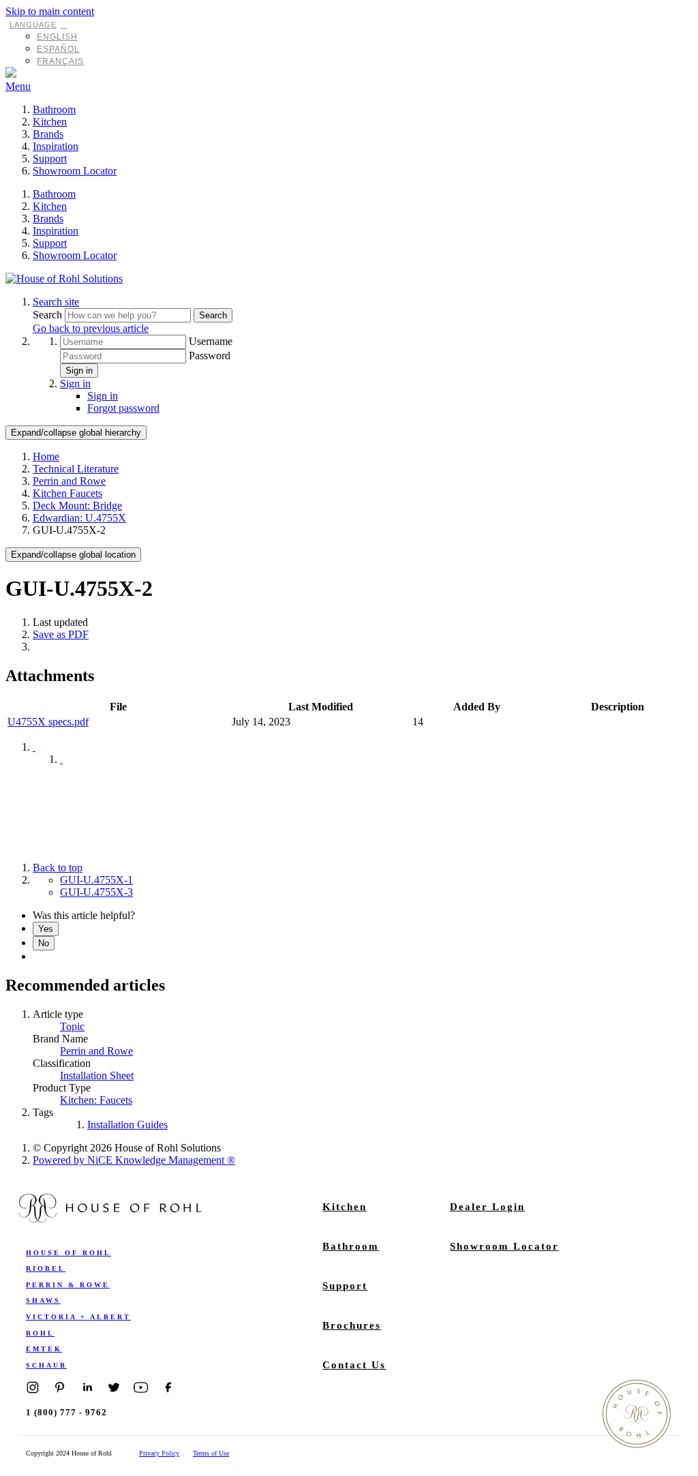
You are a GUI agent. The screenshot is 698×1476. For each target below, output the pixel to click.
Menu (18, 86)
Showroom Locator (75, 171)
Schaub (46, 1365)
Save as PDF (61, 634)
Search (49, 314)
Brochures (351, 1325)
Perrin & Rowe (68, 1285)
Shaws (43, 1300)
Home (46, 456)
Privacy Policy (159, 1453)
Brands (48, 134)
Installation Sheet (97, 1075)
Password (209, 355)
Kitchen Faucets (67, 493)
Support (50, 158)
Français (60, 61)
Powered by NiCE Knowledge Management (134, 1160)
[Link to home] (64, 278)
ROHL (40, 1333)
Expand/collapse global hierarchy (76, 432)
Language (33, 24)
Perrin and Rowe (69, 481)
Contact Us (354, 1364)
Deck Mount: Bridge (77, 505)
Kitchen (50, 121)
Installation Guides (127, 1124)
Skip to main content (49, 11)
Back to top (57, 867)
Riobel (45, 1268)
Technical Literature (76, 469)
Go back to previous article (91, 328)
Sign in (79, 370)
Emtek (44, 1349)
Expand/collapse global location (73, 554)
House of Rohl (68, 1252)
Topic (72, 1026)
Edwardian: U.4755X (79, 518)
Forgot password (123, 408)
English (57, 37)
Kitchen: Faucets (96, 1100)
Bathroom (54, 109)
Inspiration (55, 146)
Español (58, 49)
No (43, 943)
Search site (56, 301)
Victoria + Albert (78, 1317)
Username (210, 341)
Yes (45, 929)
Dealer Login (487, 1206)
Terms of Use (211, 1453)
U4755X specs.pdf (48, 721)
